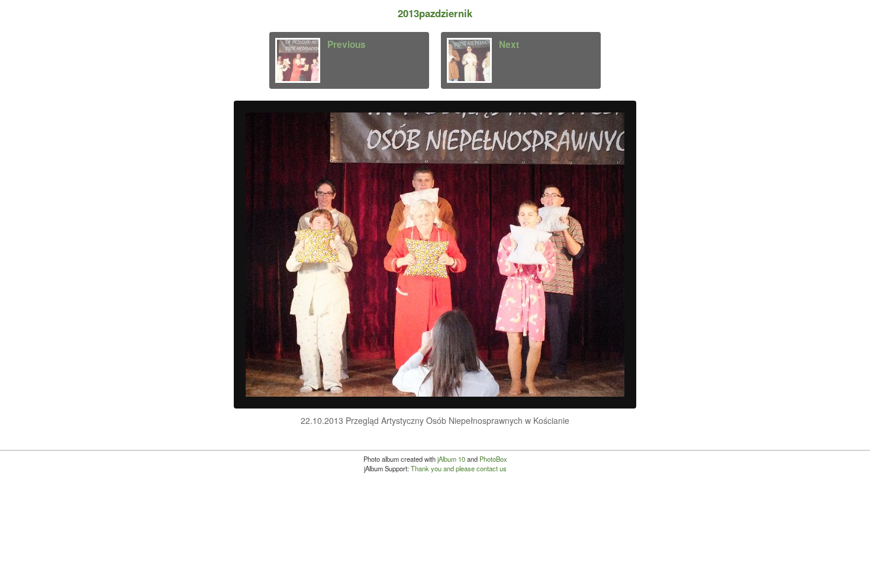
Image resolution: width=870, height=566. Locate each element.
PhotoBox (493, 459)
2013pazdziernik (435, 13)
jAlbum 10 (451, 459)
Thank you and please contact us (459, 468)
